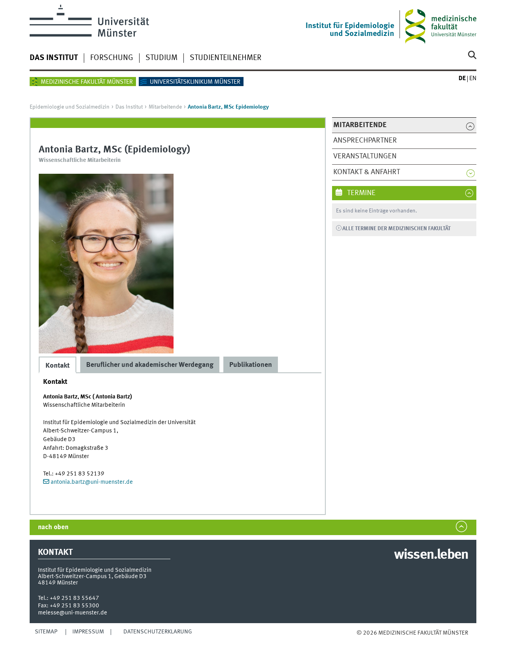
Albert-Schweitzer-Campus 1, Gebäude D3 (92, 576)
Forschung (111, 58)
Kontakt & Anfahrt (366, 172)
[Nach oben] (364, 640)
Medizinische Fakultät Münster (87, 82)
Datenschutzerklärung (157, 632)
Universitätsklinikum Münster (195, 82)
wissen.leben (431, 555)
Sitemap (46, 632)
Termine (361, 193)
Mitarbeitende (165, 107)
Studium (161, 58)
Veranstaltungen (364, 156)
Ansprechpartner (365, 140)
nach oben (53, 527)
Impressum (88, 632)
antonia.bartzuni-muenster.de (92, 482)
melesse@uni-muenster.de (72, 613)
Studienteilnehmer (225, 58)
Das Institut (54, 58)
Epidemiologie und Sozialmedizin (70, 107)
